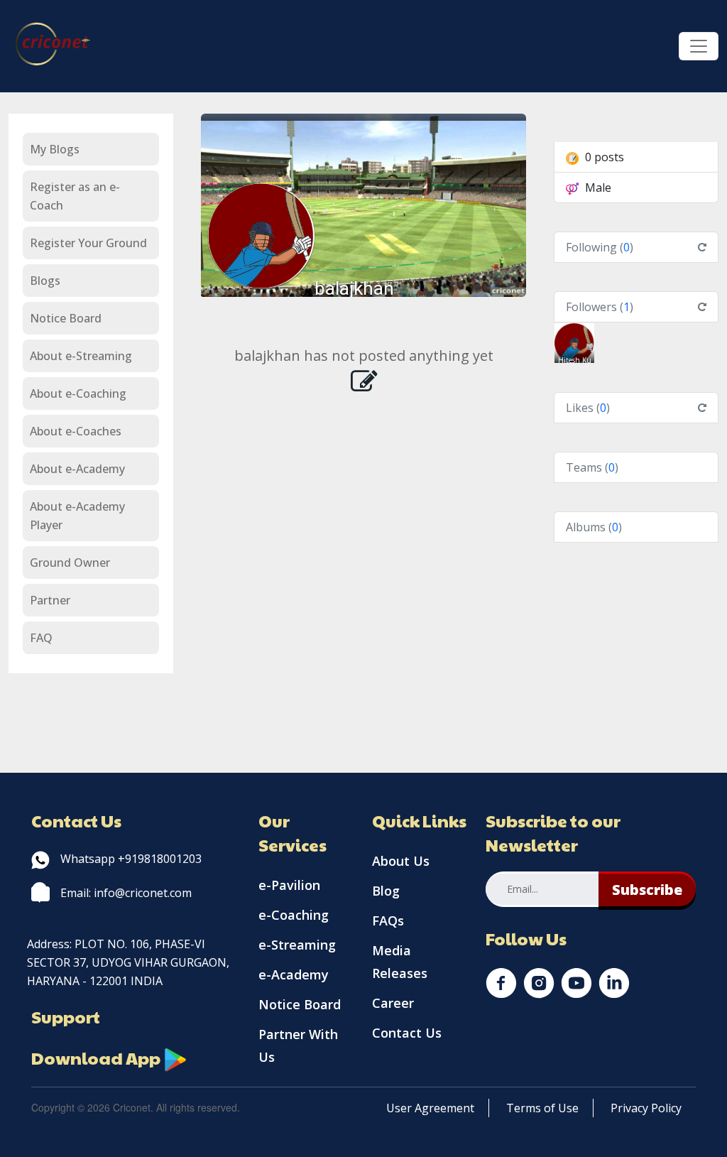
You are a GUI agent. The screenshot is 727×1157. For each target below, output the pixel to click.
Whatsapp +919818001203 (131, 859)
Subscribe (647, 889)
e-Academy (293, 974)
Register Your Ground (88, 243)
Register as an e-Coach (75, 196)
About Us (401, 860)
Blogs (45, 280)
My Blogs (55, 149)
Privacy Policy (646, 1108)
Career (393, 1002)
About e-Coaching (78, 393)
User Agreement (430, 1108)
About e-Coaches (75, 431)
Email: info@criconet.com (126, 893)
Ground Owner (70, 562)
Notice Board (66, 318)
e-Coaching (293, 914)
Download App (97, 1057)
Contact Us (407, 1032)
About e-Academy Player (77, 516)
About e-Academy (77, 469)
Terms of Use (542, 1108)
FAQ (41, 638)
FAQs (388, 920)
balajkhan (354, 288)
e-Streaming (297, 944)
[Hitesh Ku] (574, 341)
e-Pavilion (289, 884)
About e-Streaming (81, 356)
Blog (386, 890)
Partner (50, 600)
